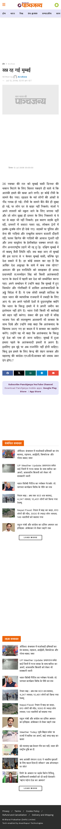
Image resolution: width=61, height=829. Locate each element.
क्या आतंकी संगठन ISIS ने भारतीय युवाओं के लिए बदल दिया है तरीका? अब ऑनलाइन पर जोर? (39, 763)
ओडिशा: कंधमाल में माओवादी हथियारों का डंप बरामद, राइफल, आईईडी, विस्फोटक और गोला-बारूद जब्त (38, 454)
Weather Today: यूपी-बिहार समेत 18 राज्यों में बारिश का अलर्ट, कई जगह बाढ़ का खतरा (39, 736)
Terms (18, 811)
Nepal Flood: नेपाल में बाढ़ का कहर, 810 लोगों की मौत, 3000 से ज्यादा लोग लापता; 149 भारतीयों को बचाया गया (37, 514)
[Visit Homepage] (30, 5)
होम (4, 13)
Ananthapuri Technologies (31, 823)
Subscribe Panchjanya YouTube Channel (30, 384)
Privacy (5, 811)
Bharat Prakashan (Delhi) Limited (20, 819)
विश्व (21, 13)
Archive (11, 64)
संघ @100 (32, 13)
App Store (35, 391)
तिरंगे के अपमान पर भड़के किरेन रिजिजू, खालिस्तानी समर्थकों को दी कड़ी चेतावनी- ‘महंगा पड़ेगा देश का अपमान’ (38, 777)
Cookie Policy (32, 811)
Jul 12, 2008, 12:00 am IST (19, 80)
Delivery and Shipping (42, 815)
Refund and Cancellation (14, 815)
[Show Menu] (3, 4)
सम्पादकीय (46, 13)
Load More (30, 537)
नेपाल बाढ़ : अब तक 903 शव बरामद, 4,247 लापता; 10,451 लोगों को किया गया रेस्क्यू (37, 499)
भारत (12, 13)
